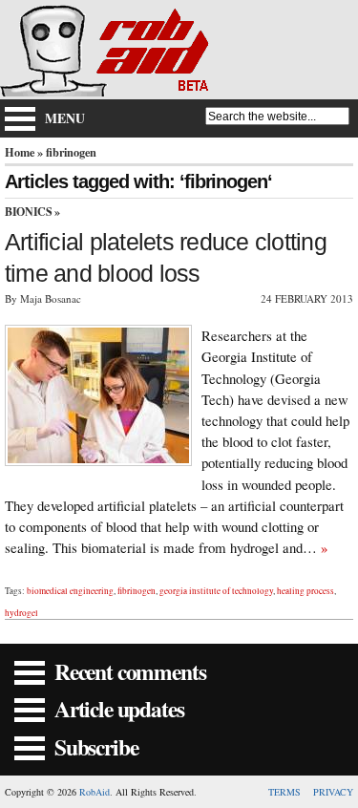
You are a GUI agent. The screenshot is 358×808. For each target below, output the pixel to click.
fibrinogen (136, 591)
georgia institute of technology (216, 591)
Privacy (333, 791)
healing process (305, 591)
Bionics (28, 211)
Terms (284, 791)
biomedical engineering (70, 591)
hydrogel (21, 612)
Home (19, 151)
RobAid (94, 791)
